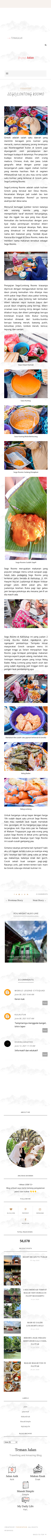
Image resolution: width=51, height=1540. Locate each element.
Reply (45, 1003)
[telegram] (19, 894)
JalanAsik (25, 1411)
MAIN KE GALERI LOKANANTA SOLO (35, 1324)
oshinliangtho (24, 1042)
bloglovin (11, 1213)
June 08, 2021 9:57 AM (24, 1018)
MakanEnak (25, 88)
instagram (40, 1213)
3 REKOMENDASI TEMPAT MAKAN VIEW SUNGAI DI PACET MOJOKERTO (35, 1293)
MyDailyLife (25, 1426)
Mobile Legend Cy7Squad (30, 990)
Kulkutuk (20, 1014)
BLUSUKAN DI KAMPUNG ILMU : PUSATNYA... (23, 958)
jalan (25, 1407)
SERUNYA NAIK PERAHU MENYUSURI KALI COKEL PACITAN (35, 1341)
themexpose (21, 1527)
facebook (25, 1223)
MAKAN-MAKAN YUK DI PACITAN (35, 1364)
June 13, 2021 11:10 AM (25, 1046)
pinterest (25, 1213)
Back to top (39, 1534)
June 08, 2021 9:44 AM (24, 994)
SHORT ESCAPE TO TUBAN (35, 1257)
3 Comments (42, 894)
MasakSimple (25, 1421)
